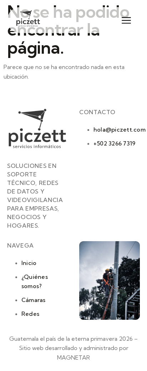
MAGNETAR (73, 357)
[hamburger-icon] (123, 21)
